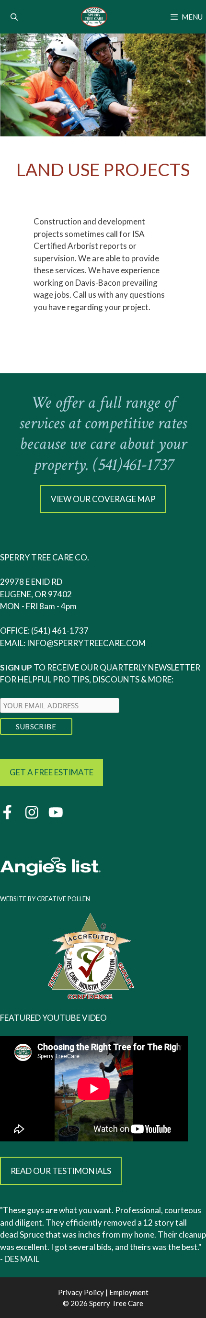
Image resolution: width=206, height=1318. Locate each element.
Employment (129, 1292)
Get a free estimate (51, 772)
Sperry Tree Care (116, 1303)
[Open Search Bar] (14, 17)
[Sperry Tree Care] (94, 17)
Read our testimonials (61, 1171)
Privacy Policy (81, 1292)
